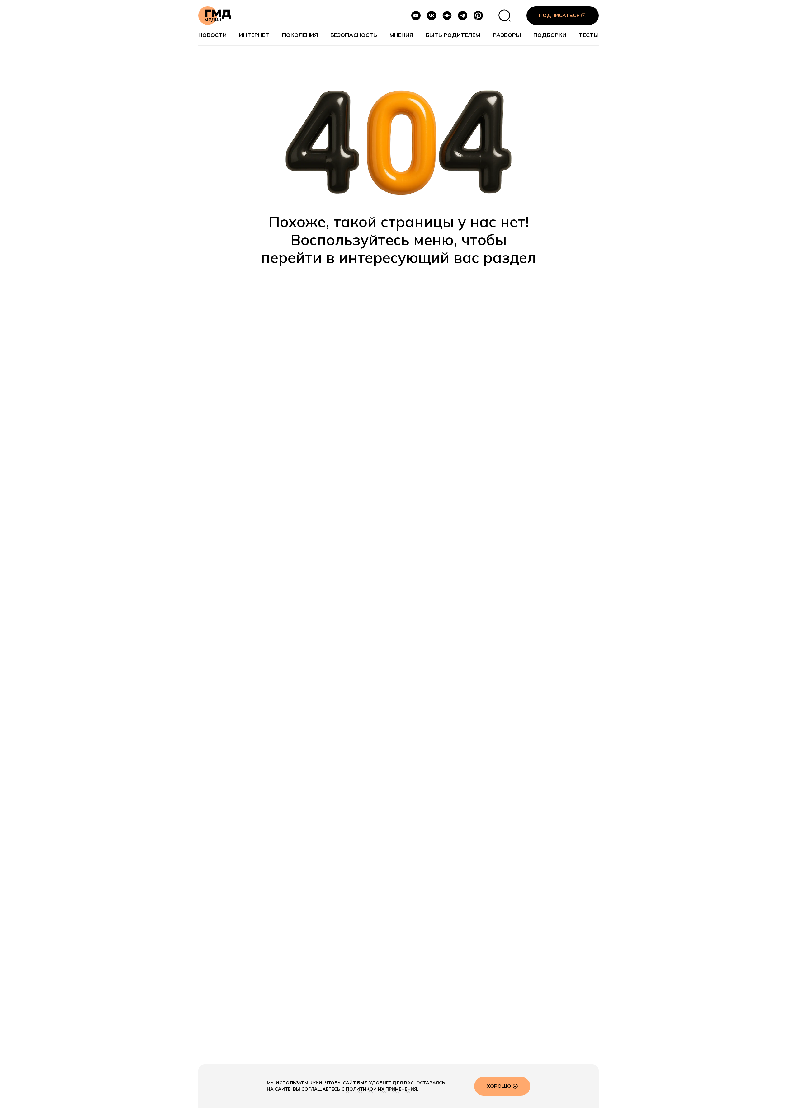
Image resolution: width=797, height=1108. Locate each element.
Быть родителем (453, 35)
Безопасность (353, 35)
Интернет (254, 35)
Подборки (549, 35)
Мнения (401, 35)
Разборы (507, 35)
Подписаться (559, 15)
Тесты (589, 35)
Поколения (300, 35)
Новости (212, 35)
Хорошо (499, 1086)
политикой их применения (381, 1089)
